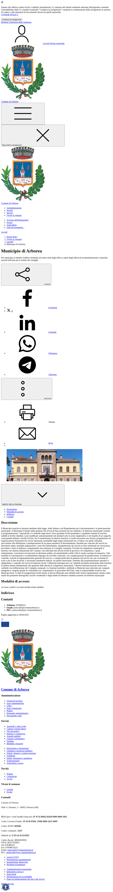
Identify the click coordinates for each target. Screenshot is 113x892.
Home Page (12, 237)
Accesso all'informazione (17, 220)
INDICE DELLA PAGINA (12, 504)
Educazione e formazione (18, 748)
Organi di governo (15, 701)
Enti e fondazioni (14, 708)
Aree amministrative (15, 703)
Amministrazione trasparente (19, 869)
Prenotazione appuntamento (19, 859)
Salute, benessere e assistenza (19, 758)
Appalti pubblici (14, 736)
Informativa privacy (15, 872)
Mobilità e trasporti (15, 743)
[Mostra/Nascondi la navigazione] (23, 114)
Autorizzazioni (13, 761)
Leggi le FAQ (13, 857)
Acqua (9, 222)
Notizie (10, 774)
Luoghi (10, 242)
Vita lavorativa (13, 731)
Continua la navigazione (11, 20)
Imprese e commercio (16, 734)
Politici (10, 711)
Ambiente (11, 756)
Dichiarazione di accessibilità (19, 876)
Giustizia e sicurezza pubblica (19, 751)
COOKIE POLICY (9, 14)
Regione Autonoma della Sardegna (16, 22)
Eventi (9, 792)
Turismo (10, 741)
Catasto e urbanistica (16, 739)
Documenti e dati (14, 716)
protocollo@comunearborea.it (20, 850)
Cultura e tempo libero (16, 729)
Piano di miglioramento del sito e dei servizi (26, 879)
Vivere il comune (14, 239)
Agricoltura (12, 225)
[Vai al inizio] (2, 620)
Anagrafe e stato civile (16, 726)
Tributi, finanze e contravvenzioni (21, 753)
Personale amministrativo (17, 713)
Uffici (9, 706)
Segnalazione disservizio (17, 862)
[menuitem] (32, 307)
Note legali (11, 874)
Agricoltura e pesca (15, 763)
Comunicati (12, 776)
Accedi (4, 232)
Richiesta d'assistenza (16, 864)
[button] (5, 887)
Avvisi (9, 779)
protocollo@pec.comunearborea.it (21, 852)
